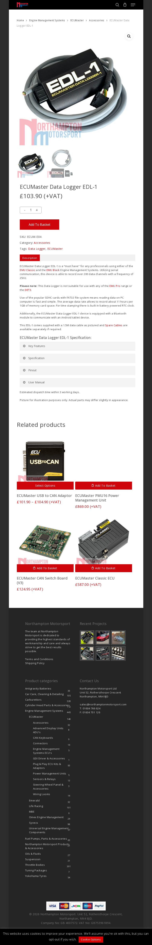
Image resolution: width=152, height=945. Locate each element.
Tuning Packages (36, 870)
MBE (32, 811)
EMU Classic (27, 270)
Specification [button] (36, 358)
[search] (117, 4)
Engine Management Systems (47, 20)
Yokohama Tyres (36, 876)
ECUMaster (77, 20)
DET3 (28, 290)
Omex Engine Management (46, 817)
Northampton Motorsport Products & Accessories (47, 846)
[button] (133, 5)
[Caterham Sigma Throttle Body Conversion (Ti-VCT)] (87, 653)
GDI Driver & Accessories (49, 758)
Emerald (34, 800)
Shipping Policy (35, 663)
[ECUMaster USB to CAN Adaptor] (45, 461)
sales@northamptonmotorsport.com (103, 704)
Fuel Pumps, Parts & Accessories (46, 838)
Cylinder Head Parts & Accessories (47, 705)
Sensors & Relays (44, 779)
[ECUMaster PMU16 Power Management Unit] (103, 461)
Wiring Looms (41, 794)
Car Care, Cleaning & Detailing (44, 694)
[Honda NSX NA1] (102, 637)
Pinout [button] (32, 370)
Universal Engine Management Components (49, 830)
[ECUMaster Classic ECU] (103, 543)
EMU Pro (114, 286)
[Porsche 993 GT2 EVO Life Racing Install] (118, 637)
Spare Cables (114, 325)
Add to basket (39, 224)
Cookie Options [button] (91, 939)
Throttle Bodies (35, 865)
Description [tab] (29, 258)
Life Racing (36, 806)
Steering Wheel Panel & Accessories (48, 786)
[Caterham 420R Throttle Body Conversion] (87, 637)
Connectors (40, 743)
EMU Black (53, 270)
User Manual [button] (36, 382)
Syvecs (33, 822)
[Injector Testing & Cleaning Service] (118, 653)
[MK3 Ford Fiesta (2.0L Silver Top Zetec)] (102, 653)
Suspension (33, 859)
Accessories (96, 20)
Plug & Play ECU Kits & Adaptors (47, 766)
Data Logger (37, 249)
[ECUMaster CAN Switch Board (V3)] (45, 543)
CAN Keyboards (43, 738)
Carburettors (33, 699)
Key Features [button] (36, 346)
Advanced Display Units (48, 730)
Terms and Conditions (39, 659)
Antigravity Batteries (38, 688)
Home (20, 20)
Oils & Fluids (33, 853)
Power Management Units (49, 773)
